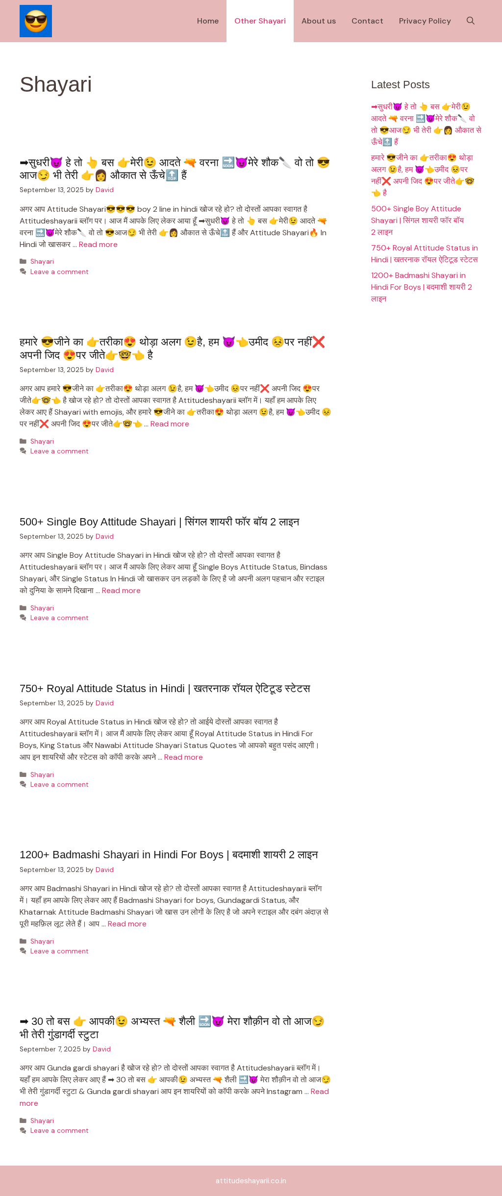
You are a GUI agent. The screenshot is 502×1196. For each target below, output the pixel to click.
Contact (367, 21)
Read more (98, 244)
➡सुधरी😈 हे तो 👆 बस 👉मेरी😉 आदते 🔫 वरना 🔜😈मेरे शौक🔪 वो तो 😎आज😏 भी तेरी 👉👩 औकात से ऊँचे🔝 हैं (175, 168)
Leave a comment (59, 272)
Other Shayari (260, 21)
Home (208, 21)
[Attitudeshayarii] (36, 21)
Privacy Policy (425, 21)
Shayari (42, 261)
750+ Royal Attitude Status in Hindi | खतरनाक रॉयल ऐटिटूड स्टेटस (165, 688)
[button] (470, 21)
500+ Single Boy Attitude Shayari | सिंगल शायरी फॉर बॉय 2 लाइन (160, 522)
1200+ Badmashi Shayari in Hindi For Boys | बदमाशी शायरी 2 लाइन (169, 854)
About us (318, 21)
